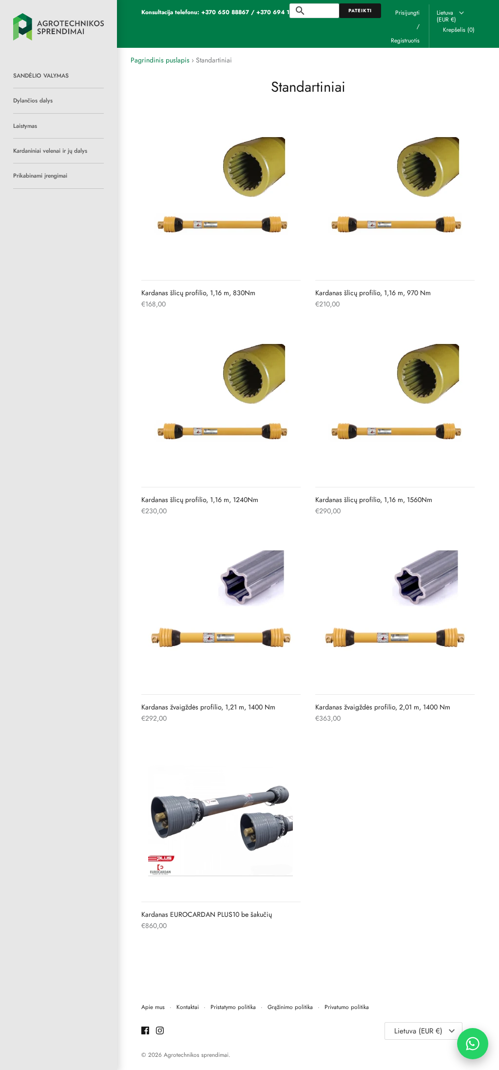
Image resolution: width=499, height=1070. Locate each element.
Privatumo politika (347, 1007)
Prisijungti (407, 12)
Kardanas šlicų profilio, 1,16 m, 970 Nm (373, 293)
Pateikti (360, 10)
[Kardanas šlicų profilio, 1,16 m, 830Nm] (221, 196)
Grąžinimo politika (290, 1007)
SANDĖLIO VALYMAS (41, 75)
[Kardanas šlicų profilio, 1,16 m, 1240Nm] (221, 403)
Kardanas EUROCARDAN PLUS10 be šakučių (206, 914)
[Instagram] (160, 1031)
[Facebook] (145, 1031)
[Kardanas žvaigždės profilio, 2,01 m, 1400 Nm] (395, 611)
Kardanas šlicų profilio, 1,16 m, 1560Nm (373, 500)
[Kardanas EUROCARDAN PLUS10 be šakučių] (221, 818)
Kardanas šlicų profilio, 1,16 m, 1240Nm (199, 500)
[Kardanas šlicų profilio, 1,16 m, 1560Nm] (395, 403)
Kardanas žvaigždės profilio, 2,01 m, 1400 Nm (382, 707)
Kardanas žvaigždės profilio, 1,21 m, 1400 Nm (208, 707)
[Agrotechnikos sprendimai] (58, 26)
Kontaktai (187, 1007)
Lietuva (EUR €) (446, 16)
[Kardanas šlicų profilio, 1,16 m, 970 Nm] (395, 196)
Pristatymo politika (233, 1007)
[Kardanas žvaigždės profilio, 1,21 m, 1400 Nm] (221, 611)
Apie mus (153, 1007)
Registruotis (405, 40)
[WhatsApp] (472, 1043)
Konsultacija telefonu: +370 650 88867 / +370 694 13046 (223, 12)
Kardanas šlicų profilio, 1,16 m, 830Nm (198, 293)
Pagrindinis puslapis (160, 60)
